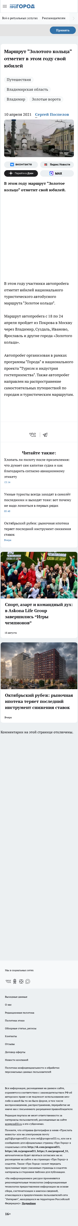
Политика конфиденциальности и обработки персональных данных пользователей (32, 1069)
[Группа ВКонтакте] (21, 164)
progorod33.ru (13, 1123)
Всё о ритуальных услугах (20, 18)
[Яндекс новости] (57, 164)
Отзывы (10, 1044)
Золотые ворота (46, 99)
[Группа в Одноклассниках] (14, 981)
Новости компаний (16, 1059)
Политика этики (14, 1020)
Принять (63, 30)
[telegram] (46, 435)
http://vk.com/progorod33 (44, 1147)
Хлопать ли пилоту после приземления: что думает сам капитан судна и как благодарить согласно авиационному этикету (37, 470)
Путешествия (19, 79)
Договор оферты (15, 1052)
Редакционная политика (19, 1012)
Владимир (16, 99)
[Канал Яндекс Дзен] (21, 173)
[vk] (33, 435)
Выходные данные (16, 996)
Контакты (11, 1036)
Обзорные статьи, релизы (20, 1028)
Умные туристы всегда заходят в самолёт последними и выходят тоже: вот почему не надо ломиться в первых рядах (37, 502)
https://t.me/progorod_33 (52, 1151)
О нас (8, 1004)
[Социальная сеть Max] (57, 173)
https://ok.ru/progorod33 (20, 1151)
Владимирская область (27, 89)
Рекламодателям (53, 18)
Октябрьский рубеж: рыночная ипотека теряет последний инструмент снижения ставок (37, 531)
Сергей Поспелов (52, 114)
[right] (73, 18)
